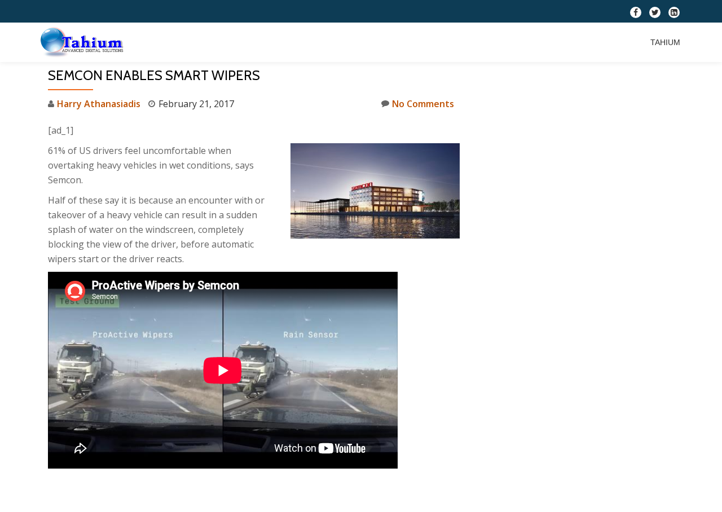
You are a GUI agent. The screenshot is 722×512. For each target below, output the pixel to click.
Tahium (665, 42)
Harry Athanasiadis (98, 104)
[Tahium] (84, 42)
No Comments (423, 104)
